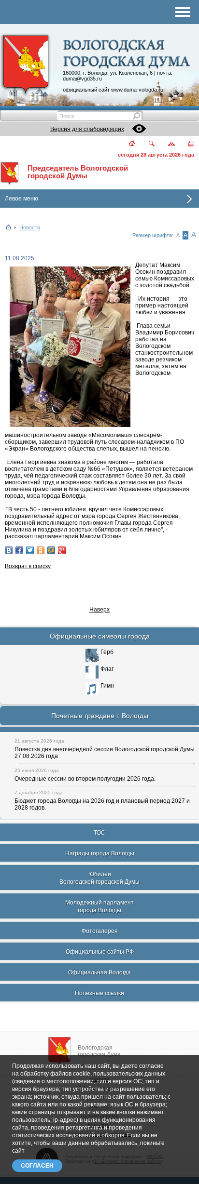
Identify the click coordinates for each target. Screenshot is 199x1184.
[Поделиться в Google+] (62, 550)
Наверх (99, 609)
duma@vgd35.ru (82, 78)
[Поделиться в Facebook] (19, 550)
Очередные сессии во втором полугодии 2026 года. (85, 778)
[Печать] (185, 144)
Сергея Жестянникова (147, 516)
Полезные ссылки (99, 993)
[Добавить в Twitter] (30, 550)
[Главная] (126, 144)
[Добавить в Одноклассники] (40, 550)
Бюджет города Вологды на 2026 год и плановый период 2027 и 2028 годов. (102, 804)
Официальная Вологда (99, 972)
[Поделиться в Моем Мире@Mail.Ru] (51, 550)
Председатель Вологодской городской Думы (78, 172)
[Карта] (166, 144)
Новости (29, 227)
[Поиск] (145, 144)
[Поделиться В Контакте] (9, 550)
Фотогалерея (100, 931)
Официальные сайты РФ (100, 951)
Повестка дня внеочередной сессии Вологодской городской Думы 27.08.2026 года (104, 752)
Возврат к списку (28, 566)
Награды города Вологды (99, 853)
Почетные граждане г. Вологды (99, 715)
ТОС (99, 832)
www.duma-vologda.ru (137, 90)
